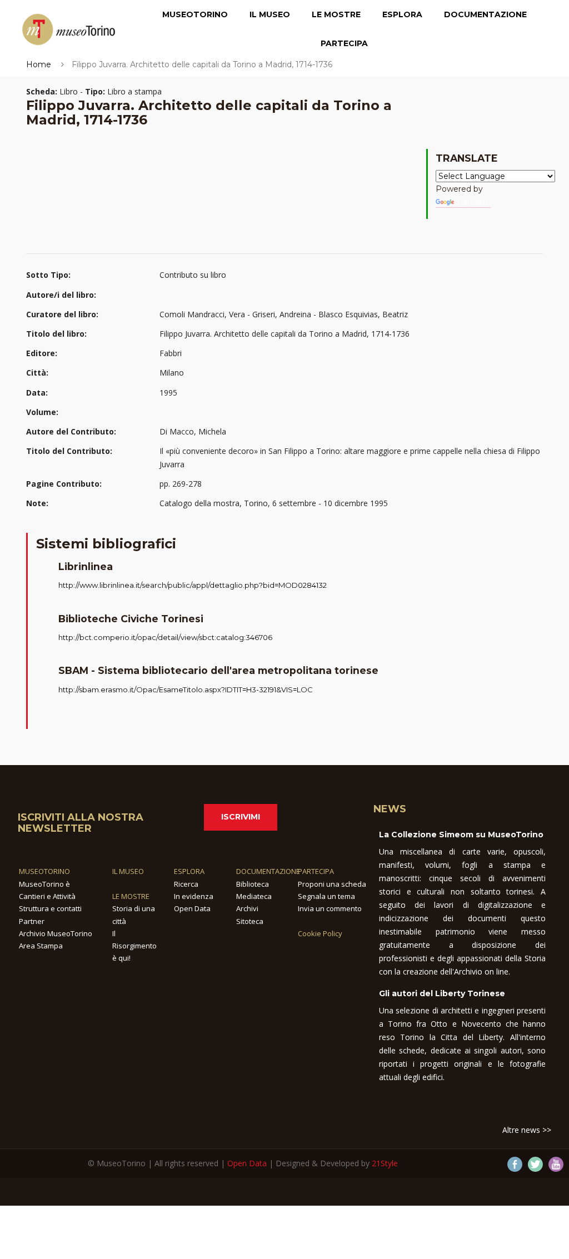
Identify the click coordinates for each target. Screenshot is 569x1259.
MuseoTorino (195, 14)
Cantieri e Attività (47, 896)
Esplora (402, 14)
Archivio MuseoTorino (55, 933)
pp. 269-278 (180, 483)
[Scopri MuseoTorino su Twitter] (535, 1164)
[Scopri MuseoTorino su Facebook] (514, 1164)
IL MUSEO (128, 871)
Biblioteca (252, 884)
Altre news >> (526, 1130)
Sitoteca (249, 921)
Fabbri (170, 353)
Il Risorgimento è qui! (134, 945)
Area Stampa (41, 946)
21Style (385, 1163)
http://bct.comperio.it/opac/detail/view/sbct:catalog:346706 (165, 637)
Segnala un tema (326, 896)
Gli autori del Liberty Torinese (442, 993)
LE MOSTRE (130, 896)
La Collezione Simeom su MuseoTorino (461, 835)
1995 (168, 392)
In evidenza (193, 896)
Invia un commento (330, 908)
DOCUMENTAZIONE (268, 871)
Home (38, 64)
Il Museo (269, 14)
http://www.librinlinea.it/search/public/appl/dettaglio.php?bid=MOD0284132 (192, 585)
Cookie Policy (320, 933)
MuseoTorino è (44, 884)
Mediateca (254, 896)
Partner (31, 921)
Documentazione (485, 14)
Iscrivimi (240, 817)
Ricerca (186, 884)
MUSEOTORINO (44, 871)
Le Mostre (336, 14)
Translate (473, 202)
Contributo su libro (192, 274)
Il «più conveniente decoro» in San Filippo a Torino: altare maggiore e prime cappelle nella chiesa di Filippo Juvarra (349, 457)
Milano (171, 372)
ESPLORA (189, 871)
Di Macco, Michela (192, 431)
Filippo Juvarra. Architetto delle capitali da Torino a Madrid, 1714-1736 (284, 333)
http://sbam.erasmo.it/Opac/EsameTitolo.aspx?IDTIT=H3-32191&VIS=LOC (185, 689)
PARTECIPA (316, 871)
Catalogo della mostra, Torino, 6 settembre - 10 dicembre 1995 (273, 503)
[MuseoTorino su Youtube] (555, 1164)
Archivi (247, 908)
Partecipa (344, 43)
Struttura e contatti (50, 908)
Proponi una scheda (332, 884)
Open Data (192, 908)
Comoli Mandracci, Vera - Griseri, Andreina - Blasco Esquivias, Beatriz (283, 314)
